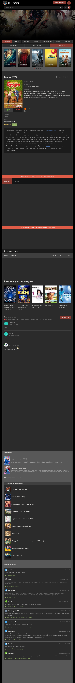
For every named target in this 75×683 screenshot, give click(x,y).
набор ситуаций (52, 130)
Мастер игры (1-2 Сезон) (15, 606)
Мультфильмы (47, 41)
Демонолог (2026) (13, 586)
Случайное (61, 45)
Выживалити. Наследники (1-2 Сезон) (19, 617)
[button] (34, 68)
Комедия (7, 121)
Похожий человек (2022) (15, 649)
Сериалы (35, 41)
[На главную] (10, 3)
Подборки (13, 45)
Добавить (65, 317)
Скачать (68, 255)
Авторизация (59, 3)
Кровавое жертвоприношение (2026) (19, 658)
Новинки (16, 41)
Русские (12, 121)
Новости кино (37, 45)
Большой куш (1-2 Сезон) (15, 639)
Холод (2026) (11, 597)
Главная (7, 41)
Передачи (67, 41)
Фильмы (26, 41)
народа (48, 146)
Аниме (58, 41)
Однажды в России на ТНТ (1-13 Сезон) (19, 627)
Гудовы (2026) (11, 575)
